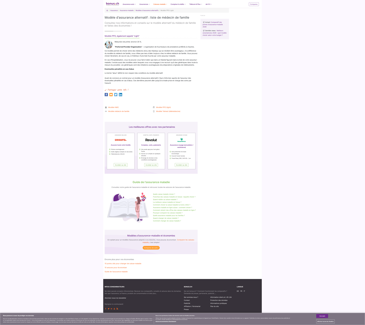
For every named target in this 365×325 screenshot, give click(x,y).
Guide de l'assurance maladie (116, 272)
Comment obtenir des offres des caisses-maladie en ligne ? (174, 210)
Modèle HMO (113, 107)
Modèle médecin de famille (118, 111)
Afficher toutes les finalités (325, 321)
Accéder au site (120, 165)
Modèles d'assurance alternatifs (147, 10)
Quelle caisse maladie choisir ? (164, 194)
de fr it (208, 4)
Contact (187, 300)
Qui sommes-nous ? (191, 297)
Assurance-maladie (127, 10)
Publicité (187, 303)
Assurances (143, 4)
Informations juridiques (218, 303)
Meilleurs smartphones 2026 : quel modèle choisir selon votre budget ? (215, 33)
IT (244, 291)
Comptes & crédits (177, 4)
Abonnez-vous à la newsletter (115, 298)
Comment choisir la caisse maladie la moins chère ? (171, 205)
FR (241, 291)
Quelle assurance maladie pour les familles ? (169, 215)
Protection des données (218, 300)
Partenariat (196, 306)
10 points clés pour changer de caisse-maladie (123, 264)
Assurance (114, 10)
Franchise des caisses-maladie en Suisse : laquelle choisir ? (174, 197)
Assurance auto (128, 4)
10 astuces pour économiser (116, 268)
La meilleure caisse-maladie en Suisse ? (167, 202)
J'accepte (322, 316)
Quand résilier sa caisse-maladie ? (165, 199)
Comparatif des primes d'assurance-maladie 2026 (213, 24)
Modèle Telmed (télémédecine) (168, 111)
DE (238, 291)
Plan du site (214, 306)
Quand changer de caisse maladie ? (166, 218)
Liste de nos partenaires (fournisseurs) (166, 321)
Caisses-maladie (159, 4)
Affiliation (187, 306)
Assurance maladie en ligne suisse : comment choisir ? (172, 207)
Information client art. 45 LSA (221, 297)
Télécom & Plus (194, 4)
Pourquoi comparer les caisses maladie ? (167, 213)
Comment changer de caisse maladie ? (167, 221)
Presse (186, 309)
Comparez (254, 4)
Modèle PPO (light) (163, 107)
